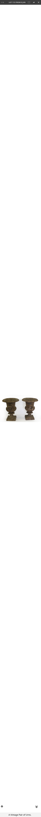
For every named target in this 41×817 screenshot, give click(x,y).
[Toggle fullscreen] (29, 2)
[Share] (33, 2)
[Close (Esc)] (38, 2)
